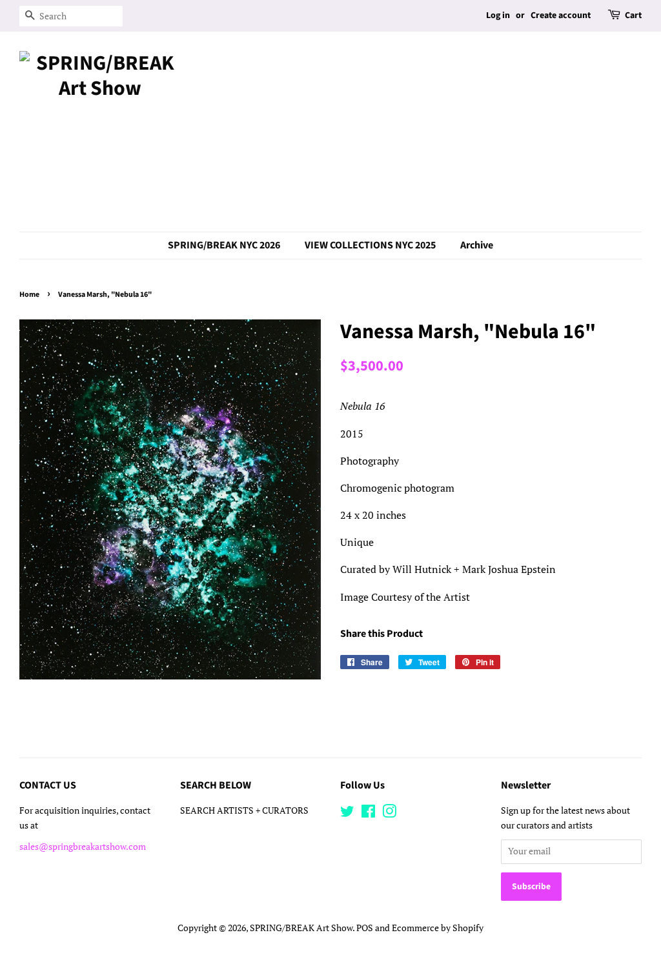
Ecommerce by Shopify (437, 928)
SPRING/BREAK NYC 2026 (224, 245)
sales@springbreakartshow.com (82, 846)
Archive (476, 245)
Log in (498, 15)
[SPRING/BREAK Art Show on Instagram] (389, 813)
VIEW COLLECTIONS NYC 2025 (370, 245)
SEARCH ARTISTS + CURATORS (244, 810)
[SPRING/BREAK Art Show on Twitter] (347, 813)
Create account (561, 15)
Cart (633, 15)
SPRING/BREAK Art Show (301, 928)
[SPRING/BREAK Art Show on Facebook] (368, 813)
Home (29, 294)
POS (364, 928)
